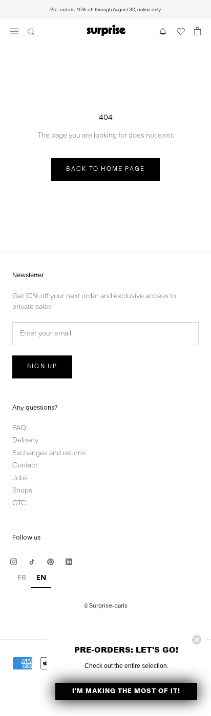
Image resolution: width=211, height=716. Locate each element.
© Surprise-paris (106, 606)
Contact (24, 465)
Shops (22, 491)
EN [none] (41, 577)
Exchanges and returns (49, 453)
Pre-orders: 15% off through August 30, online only (105, 9)
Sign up (42, 367)
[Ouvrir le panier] (197, 31)
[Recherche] (31, 31)
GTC (19, 503)
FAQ (19, 428)
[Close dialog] (197, 640)
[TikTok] (32, 561)
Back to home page (105, 169)
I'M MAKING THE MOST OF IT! (126, 691)
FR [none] (21, 577)
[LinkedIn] (69, 561)
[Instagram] (13, 561)
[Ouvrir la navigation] (14, 31)
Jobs (20, 478)
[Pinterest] (50, 561)
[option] (21, 578)
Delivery (25, 440)
